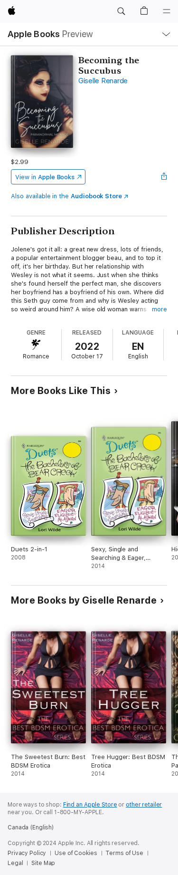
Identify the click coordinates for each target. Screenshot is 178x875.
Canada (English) (31, 827)
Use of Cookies (76, 853)
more (159, 309)
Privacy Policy (27, 853)
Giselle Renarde (103, 81)
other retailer (144, 804)
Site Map (43, 863)
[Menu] (166, 11)
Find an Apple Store (90, 804)
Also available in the (66, 196)
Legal (15, 863)
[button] (121, 11)
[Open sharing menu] (164, 177)
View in (45, 177)
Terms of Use (124, 853)
